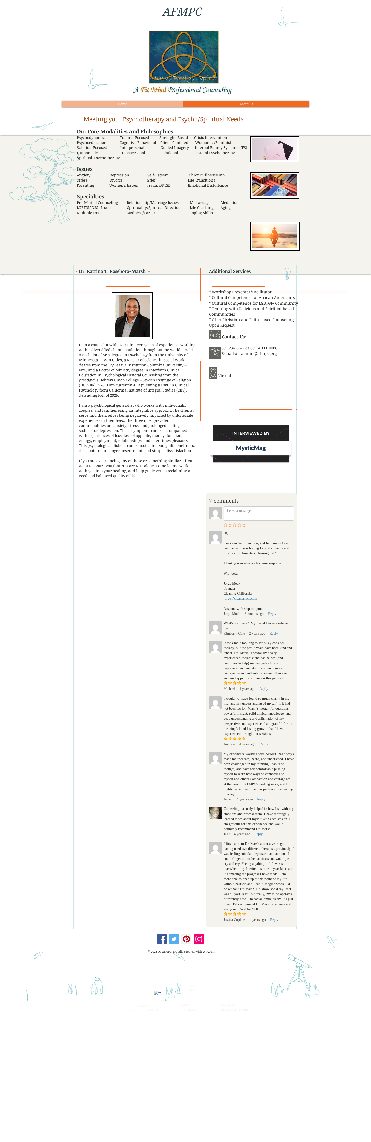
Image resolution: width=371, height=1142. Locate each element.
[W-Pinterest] (192, 989)
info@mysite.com (234, 1009)
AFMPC (181, 11)
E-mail (227, 353)
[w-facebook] (158, 994)
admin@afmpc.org (259, 353)
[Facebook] (162, 939)
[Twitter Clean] (175, 989)
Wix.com (209, 951)
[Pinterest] (186, 939)
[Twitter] (174, 939)
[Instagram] (199, 939)
